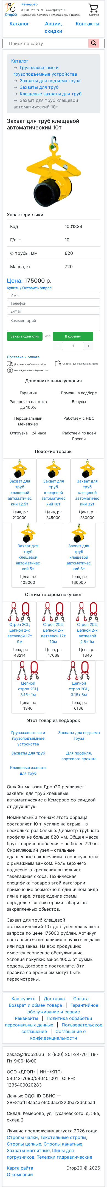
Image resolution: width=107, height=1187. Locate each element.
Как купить (23, 998)
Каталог (19, 23)
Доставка (54, 998)
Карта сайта (20, 1168)
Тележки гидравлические (64, 1157)
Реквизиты (26, 1018)
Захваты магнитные (28, 1150)
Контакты (87, 23)
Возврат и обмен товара (35, 1005)
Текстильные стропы (63, 1137)
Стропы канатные (63, 1144)
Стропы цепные (24, 1144)
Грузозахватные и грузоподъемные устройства (28, 738)
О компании (20, 1174)
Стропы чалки (22, 1137)
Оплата (81, 998)
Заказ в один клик (24, 336)
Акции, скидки (53, 27)
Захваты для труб (28, 753)
